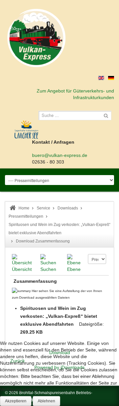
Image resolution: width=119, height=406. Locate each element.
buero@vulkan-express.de (59, 155)
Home (24, 208)
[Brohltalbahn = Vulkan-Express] (36, 38)
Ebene (74, 269)
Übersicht (22, 269)
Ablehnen (46, 401)
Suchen (48, 269)
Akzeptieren (15, 401)
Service (43, 208)
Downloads (68, 208)
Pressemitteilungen (26, 216)
